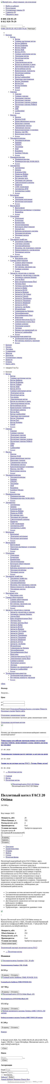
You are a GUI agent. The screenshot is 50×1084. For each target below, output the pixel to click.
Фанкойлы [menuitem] (19, 212)
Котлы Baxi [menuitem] (19, 75)
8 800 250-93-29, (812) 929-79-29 (14, 29)
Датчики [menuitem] (18, 328)
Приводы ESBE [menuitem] (21, 176)
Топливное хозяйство (18, 239)
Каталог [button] (9, 345)
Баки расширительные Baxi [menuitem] (26, 282)
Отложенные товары (14, 357)
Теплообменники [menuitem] (22, 313)
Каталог (9, 35)
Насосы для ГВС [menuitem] (21, 132)
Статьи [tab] (8, 855)
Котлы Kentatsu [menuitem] (21, 85)
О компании (10, 351)
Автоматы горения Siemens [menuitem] (26, 277)
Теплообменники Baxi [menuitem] (24, 315)
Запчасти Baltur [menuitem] (21, 288)
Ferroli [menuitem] (17, 88)
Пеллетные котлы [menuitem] (22, 58)
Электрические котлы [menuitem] (23, 62)
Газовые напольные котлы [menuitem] (25, 54)
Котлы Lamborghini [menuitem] (22, 77)
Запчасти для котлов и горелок (22, 273)
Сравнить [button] (5, 840)
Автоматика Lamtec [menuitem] (22, 191)
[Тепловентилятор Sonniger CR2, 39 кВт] (17, 961)
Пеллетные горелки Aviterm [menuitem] (26, 102)
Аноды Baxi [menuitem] (19, 279)
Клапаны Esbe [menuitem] (20, 172)
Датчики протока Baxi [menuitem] (24, 286)
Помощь (22, 709)
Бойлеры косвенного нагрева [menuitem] (26, 231)
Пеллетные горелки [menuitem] (23, 100)
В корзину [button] (5, 837)
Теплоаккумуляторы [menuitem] (23, 233)
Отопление (14, 216)
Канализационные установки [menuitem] (26, 130)
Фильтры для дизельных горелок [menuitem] (28, 248)
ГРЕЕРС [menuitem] (18, 144)
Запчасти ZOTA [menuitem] (21, 305)
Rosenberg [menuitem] (19, 151)
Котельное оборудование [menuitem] (25, 227)
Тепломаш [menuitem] (19, 147)
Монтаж (9, 353)
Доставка (9, 349)
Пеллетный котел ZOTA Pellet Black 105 (14, 999)
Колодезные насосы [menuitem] (23, 134)
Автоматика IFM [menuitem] (21, 189)
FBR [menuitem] (16, 109)
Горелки (13, 92)
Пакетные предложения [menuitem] (24, 79)
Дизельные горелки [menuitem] (22, 98)
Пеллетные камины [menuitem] (22, 73)
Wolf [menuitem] (16, 149)
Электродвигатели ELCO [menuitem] (25, 319)
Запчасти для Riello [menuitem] (22, 307)
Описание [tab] (10, 846)
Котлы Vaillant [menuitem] (20, 47)
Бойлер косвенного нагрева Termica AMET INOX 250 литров (22, 1017)
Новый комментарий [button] (9, 943)
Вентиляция (15, 206)
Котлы (12, 37)
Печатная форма (12, 857)
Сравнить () (11, 12)
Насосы (13, 115)
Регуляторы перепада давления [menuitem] (27, 341)
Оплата (8, 347)
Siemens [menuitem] (18, 170)
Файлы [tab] (8, 853)
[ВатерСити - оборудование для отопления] (18, 2)
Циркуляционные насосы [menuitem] (25, 121)
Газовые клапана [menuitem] (21, 324)
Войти (11, 1077)
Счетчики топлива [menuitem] (22, 244)
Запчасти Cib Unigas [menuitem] (23, 294)
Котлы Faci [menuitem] (19, 83)
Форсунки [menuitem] (19, 317)
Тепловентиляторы (17, 138)
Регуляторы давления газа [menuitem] (25, 267)
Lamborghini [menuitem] (19, 111)
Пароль (4, 1072)
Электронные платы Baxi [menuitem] (25, 322)
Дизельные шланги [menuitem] (22, 326)
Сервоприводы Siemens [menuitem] (24, 311)
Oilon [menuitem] (17, 107)
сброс (3, 684)
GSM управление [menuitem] (22, 187)
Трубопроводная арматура (20, 336)
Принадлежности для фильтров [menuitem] (27, 250)
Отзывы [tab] (9, 851)
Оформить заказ (12, 14)
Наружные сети (16, 256)
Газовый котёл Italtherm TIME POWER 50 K (16, 982)
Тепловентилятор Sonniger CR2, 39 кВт (14, 965)
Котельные (14, 195)
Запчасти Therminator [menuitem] (23, 298)
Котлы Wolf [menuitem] (19, 50)
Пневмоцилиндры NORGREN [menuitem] (27, 161)
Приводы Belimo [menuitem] (21, 174)
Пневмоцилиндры (17, 157)
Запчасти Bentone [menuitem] (22, 292)
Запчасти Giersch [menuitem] (21, 296)
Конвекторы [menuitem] (20, 223)
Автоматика (15, 166)
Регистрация (11, 8)
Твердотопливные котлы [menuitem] (25, 66)
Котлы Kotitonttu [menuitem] (21, 45)
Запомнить (7, 1075)
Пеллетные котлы (14, 772)
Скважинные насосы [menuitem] (23, 126)
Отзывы (9, 362)
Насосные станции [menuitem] (22, 123)
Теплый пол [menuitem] (19, 229)
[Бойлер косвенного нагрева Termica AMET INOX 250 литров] (25, 1013)
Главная (9, 776)
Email (3, 1070)
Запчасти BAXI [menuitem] (21, 290)
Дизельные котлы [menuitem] (22, 56)
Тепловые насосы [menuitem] (22, 235)
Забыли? (4, 1077)
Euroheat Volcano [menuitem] (21, 153)
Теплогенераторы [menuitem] (22, 225)
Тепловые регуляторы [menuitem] (23, 180)
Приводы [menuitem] (18, 185)
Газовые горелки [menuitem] (21, 96)
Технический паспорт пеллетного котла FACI (19, 948)
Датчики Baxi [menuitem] (20, 284)
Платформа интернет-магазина (16, 1081)
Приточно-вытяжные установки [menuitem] (27, 210)
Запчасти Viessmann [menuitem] (23, 301)
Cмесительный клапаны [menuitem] (24, 182)
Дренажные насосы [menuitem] (22, 128)
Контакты (9, 355)
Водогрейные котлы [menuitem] (23, 69)
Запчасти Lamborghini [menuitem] (23, 332)
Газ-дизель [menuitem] (19, 60)
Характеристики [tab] (12, 849)
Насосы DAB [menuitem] (20, 119)
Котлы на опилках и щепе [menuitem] (25, 64)
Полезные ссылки (8, 711)
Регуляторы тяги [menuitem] (21, 178)
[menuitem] (17, 90)
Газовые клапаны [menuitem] (22, 269)
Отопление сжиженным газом (13, 715)
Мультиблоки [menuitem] (20, 309)
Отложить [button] (5, 842)
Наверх (4, 1032)
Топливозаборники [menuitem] (22, 246)
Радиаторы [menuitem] (19, 220)
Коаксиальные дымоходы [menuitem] (25, 71)
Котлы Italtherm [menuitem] (21, 43)
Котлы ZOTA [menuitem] (20, 52)
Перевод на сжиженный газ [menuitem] (26, 330)
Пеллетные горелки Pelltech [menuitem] (26, 104)
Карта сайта (10, 364)
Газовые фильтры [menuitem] (22, 265)
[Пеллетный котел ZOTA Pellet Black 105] (18, 994)
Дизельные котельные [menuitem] (23, 199)
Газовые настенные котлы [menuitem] (25, 41)
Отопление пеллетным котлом (13, 722)
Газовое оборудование (19, 260)
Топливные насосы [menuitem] (22, 252)
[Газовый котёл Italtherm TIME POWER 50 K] (19, 977)
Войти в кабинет (12, 6)
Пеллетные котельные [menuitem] (23, 201)
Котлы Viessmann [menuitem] (21, 81)
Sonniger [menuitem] (18, 142)
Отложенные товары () (15, 10)
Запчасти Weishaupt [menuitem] (22, 303)
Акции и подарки (33, 709)
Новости (9, 360)
